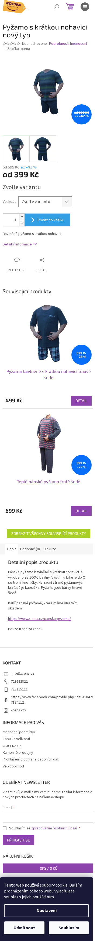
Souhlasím (68, 928)
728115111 (19, 689)
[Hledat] (56, 6)
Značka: (18, 49)
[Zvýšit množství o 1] (22, 217)
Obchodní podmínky (19, 732)
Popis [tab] (11, 549)
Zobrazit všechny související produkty (48, 533)
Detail (81, 400)
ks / (48, 868)
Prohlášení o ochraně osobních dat (30, 759)
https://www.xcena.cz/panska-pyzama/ (39, 619)
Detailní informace (17, 244)
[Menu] (84, 6)
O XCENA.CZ (12, 746)
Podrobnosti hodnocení (68, 43)
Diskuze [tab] (50, 549)
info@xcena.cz (22, 673)
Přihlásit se (18, 840)
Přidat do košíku (50, 220)
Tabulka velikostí (16, 739)
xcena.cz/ (18, 710)
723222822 (19, 681)
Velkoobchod (13, 766)
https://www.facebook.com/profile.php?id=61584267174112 (52, 699)
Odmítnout (24, 928)
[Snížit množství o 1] (22, 223)
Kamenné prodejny (18, 752)
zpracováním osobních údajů (54, 828)
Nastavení (47, 911)
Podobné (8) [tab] (30, 549)
